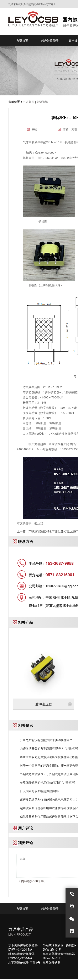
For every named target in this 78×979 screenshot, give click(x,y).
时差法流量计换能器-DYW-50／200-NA (22, 956)
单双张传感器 (51, 962)
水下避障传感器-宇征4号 (24, 962)
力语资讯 (42, 102)
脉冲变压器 (53, 704)
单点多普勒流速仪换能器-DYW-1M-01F (59, 956)
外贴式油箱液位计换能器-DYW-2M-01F (59, 947)
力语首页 (29, 102)
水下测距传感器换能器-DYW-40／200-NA (23, 947)
